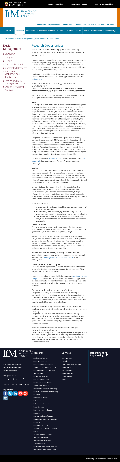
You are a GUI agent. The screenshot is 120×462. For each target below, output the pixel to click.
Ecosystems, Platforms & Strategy (45, 389)
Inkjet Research (39, 407)
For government (67, 370)
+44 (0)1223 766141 (9, 376)
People (60, 30)
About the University (79, 4)
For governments (54, 25)
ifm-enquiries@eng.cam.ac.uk (13, 379)
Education (30, 30)
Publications (11, 77)
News (86, 30)
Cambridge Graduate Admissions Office (58, 257)
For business (41, 25)
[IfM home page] (20, 14)
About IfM (8, 30)
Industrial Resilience (41, 401)
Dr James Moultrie (55, 159)
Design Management (31, 38)
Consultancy (66, 361)
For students (81, 25)
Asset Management (40, 361)
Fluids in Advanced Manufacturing (46, 392)
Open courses (67, 376)
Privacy (26, 384)
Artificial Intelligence (41, 358)
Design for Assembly (15, 86)
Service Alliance (39, 444)
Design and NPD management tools (15, 82)
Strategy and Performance (43, 434)
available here (37, 79)
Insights (69, 30)
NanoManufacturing (41, 425)
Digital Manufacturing (41, 379)
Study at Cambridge (55, 4)
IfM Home (9, 38)
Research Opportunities (50, 38)
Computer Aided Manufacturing (45, 367)
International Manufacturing (43, 416)
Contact (9, 90)
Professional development (71, 364)
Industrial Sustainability (42, 404)
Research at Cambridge (104, 4)
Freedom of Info (16, 384)
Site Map (6, 384)
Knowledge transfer (46, 30)
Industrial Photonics (41, 398)
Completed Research (16, 68)
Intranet (110, 25)
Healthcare (37, 395)
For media (101, 25)
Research (20, 30)
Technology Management (43, 440)
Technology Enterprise (41, 437)
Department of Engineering (103, 30)
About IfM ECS (67, 358)
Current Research (14, 64)
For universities (68, 25)
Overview (10, 53)
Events (78, 30)
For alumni (92, 25)
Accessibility (90, 459)
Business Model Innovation (43, 364)
